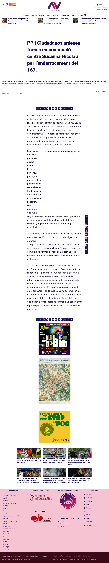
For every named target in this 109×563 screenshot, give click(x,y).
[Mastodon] (56, 108)
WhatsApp (89, 515)
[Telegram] (53, 108)
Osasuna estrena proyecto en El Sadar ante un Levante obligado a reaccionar (20, 21)
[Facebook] (46, 108)
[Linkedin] (62, 108)
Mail (87, 504)
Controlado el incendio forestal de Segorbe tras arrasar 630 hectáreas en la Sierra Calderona (54, 480)
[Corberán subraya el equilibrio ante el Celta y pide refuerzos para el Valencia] (80, 472)
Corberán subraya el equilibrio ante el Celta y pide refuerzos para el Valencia (79, 480)
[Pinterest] (68, 108)
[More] (71, 108)
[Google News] (37, 108)
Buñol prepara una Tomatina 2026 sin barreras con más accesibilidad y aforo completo (28, 480)
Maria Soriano (101, 92)
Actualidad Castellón (63, 524)
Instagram (89, 498)
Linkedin (89, 501)
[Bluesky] (59, 108)
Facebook (89, 494)
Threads (89, 525)
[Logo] (54, 6)
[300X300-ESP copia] (54, 427)
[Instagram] (43, 108)
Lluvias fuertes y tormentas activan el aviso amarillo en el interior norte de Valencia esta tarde (93, 21)
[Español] (15, 4)
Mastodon (89, 521)
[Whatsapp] (40, 108)
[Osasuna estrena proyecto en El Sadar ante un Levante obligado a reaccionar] (4, 20)
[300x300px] (54, 354)
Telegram (89, 508)
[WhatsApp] (84, 515)
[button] (4, 4)
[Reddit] (65, 108)
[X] (50, 108)
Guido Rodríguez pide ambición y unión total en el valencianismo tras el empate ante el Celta (57, 21)
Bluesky (88, 518)
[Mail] (84, 504)
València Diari (61, 526)
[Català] (11, 4)
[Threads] (84, 525)
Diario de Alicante (62, 521)
